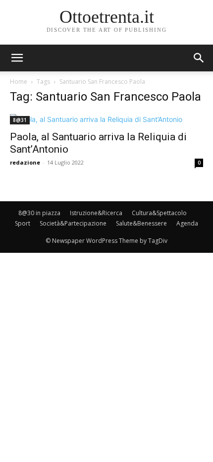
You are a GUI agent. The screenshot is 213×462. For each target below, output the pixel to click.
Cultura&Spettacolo (159, 213)
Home (18, 81)
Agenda (187, 223)
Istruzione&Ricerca (96, 213)
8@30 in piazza (39, 213)
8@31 (20, 119)
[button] (199, 58)
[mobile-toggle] (17, 58)
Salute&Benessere (141, 223)
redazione (25, 162)
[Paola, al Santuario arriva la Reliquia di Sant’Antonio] (106, 119)
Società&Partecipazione (73, 223)
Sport (22, 223)
